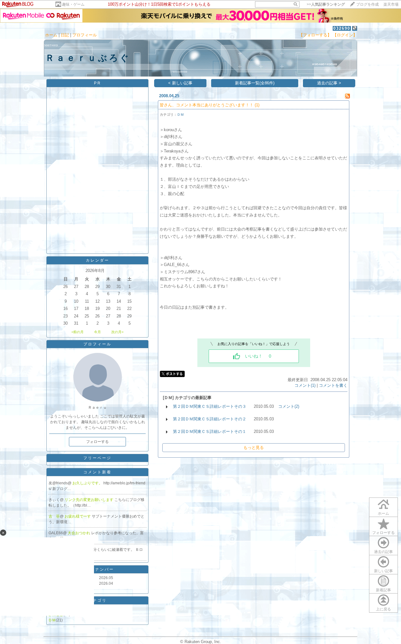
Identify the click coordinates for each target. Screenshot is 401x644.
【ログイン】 (345, 35)
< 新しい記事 (180, 83)
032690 (341, 28)
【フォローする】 (315, 35)
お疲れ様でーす (78, 516)
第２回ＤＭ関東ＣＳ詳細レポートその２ (209, 419)
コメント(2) (288, 406)
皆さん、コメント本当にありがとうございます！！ (206, 105)
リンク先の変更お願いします (89, 500)
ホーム (51, 35)
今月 (97, 332)
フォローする (383, 532)
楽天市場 (390, 4)
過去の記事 (383, 552)
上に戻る (383, 609)
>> (326, 4)
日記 (65, 35)
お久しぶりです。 (87, 483)
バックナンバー (97, 569)
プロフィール (84, 35)
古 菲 (54, 516)
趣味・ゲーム (73, 4)
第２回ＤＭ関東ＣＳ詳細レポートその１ (209, 431)
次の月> (117, 332)
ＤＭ (52, 620)
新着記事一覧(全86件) (254, 83)
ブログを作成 (367, 4)
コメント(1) (304, 385)
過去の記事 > (329, 83)
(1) (257, 105)
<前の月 (77, 332)
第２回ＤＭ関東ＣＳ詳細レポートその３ (209, 406)
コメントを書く (333, 385)
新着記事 (383, 590)
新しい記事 (383, 571)
